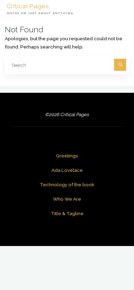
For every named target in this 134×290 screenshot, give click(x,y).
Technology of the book (67, 184)
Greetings (67, 155)
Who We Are (67, 199)
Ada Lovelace (67, 170)
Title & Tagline (67, 213)
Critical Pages (28, 5)
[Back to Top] (107, 263)
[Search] (120, 65)
